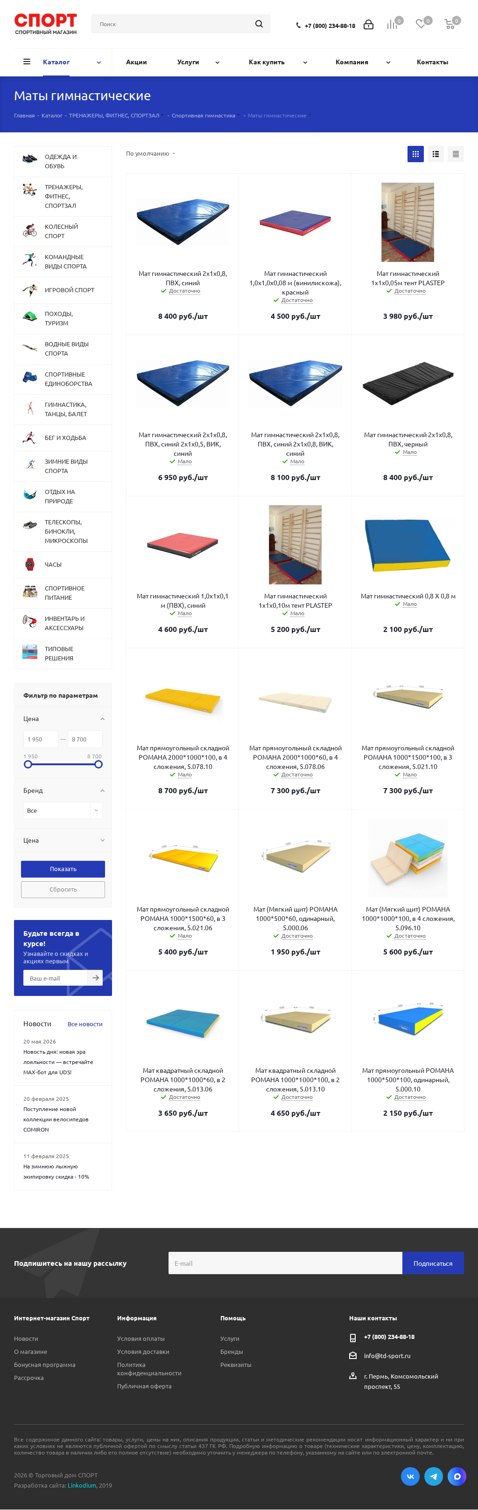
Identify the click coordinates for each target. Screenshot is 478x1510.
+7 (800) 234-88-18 (330, 25)
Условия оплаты (141, 1338)
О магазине (30, 1351)
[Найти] (259, 23)
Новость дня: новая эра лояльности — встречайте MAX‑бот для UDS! (58, 1062)
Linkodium (82, 1485)
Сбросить (63, 889)
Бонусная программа (45, 1364)
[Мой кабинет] (368, 23)
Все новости (85, 1024)
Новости (26, 1338)
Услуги (229, 1338)
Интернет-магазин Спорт (52, 1318)
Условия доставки (143, 1351)
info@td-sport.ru (387, 1355)
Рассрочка (29, 1377)
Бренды (231, 1351)
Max (457, 1476)
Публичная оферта (144, 1386)
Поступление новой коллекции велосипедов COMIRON (56, 1119)
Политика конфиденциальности (149, 1368)
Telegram (433, 1476)
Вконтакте (410, 1476)
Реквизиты (236, 1364)
